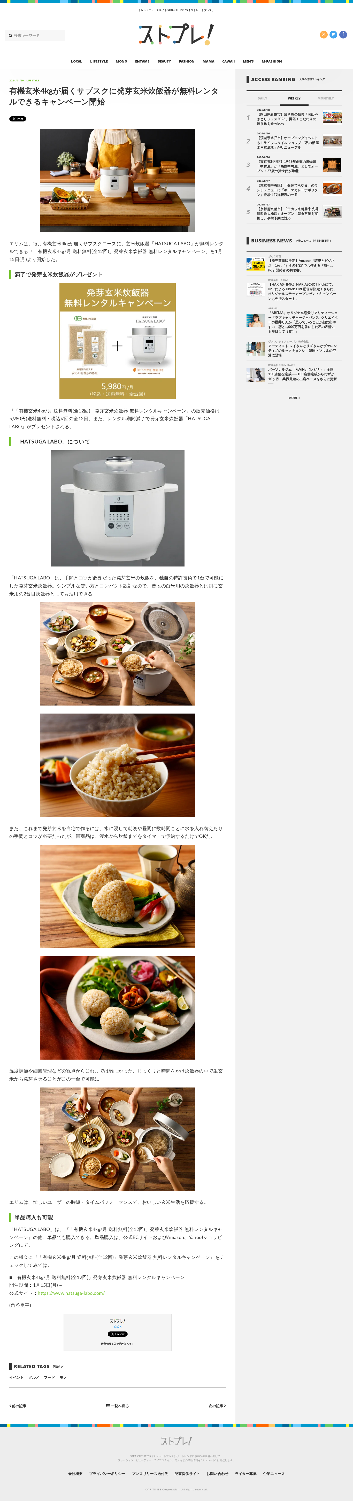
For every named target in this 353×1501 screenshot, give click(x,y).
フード (49, 1378)
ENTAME (142, 61)
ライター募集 (246, 1474)
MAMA (208, 61)
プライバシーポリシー (107, 1474)
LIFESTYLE (99, 61)
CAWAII (228, 61)
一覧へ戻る (119, 1406)
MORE (293, 398)
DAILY (262, 98)
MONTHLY (326, 98)
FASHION (187, 61)
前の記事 (18, 1406)
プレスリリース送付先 (150, 1474)
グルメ (33, 1378)
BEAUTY (164, 61)
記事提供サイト (187, 1474)
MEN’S (248, 61)
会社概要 (75, 1474)
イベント (16, 1378)
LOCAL (76, 61)
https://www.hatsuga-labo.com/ (71, 1293)
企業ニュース (274, 1474)
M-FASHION (272, 61)
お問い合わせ (217, 1474)
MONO (121, 61)
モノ (63, 1378)
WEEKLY (294, 98)
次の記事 (216, 1406)
